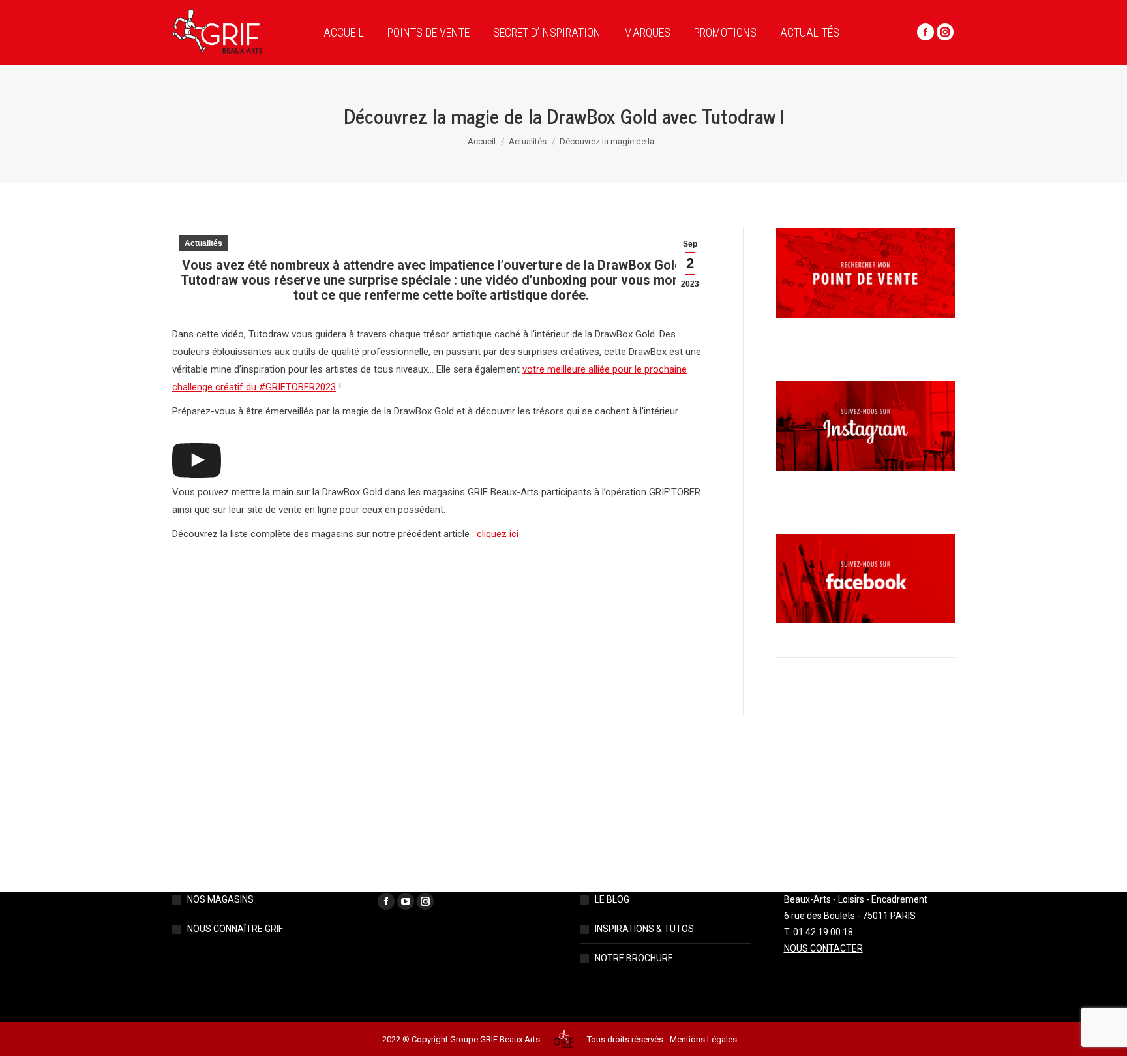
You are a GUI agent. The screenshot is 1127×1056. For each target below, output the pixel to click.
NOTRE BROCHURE (634, 958)
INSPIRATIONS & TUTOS (644, 929)
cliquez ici (497, 534)
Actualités (203, 243)
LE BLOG (612, 899)
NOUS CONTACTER (823, 948)
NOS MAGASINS (220, 899)
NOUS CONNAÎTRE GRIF (235, 929)
